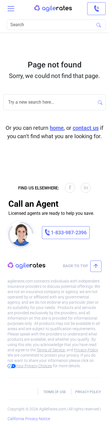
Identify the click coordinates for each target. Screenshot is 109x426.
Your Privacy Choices (34, 366)
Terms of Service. (51, 350)
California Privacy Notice (29, 419)
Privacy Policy (86, 350)
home (57, 128)
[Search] (99, 25)
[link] (96, 8)
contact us (86, 128)
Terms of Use (54, 392)
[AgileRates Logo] (52, 8)
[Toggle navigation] (10, 8)
